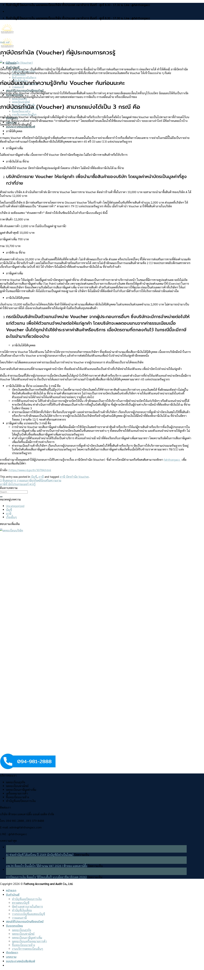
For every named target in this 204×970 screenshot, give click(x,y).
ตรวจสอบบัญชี (20, 902)
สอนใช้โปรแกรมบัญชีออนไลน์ (24, 90)
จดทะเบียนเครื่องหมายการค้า (29, 941)
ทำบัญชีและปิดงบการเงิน (27, 899)
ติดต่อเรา (12, 952)
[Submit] (1, 496)
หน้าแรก (11, 890)
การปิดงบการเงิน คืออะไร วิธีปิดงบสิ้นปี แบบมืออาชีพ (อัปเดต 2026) (46, 877)
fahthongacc (172, 459)
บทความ (11, 957)
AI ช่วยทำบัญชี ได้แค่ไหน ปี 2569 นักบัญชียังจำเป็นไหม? (39, 854)
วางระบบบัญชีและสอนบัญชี (28, 914)
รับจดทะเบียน (14, 926)
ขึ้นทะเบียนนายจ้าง (21, 111)
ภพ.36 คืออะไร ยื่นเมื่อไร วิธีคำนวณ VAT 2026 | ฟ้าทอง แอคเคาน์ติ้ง (46, 866)
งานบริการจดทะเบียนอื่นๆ (24, 114)
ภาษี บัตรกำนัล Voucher (74, 476)
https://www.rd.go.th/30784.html (30, 470)
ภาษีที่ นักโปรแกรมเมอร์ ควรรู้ (18, 484)
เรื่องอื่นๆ (11, 517)
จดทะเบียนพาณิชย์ (21, 101)
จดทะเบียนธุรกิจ (19, 98)
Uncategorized (15, 506)
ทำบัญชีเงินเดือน (22, 910)
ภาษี (7, 42)
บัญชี (2, 42)
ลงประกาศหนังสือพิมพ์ (20, 127)
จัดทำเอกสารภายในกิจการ (24, 77)
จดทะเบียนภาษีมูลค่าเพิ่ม (27, 937)
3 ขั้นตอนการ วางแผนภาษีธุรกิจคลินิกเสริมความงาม (30, 480)
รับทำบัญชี (12, 895)
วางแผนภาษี (19, 917)
